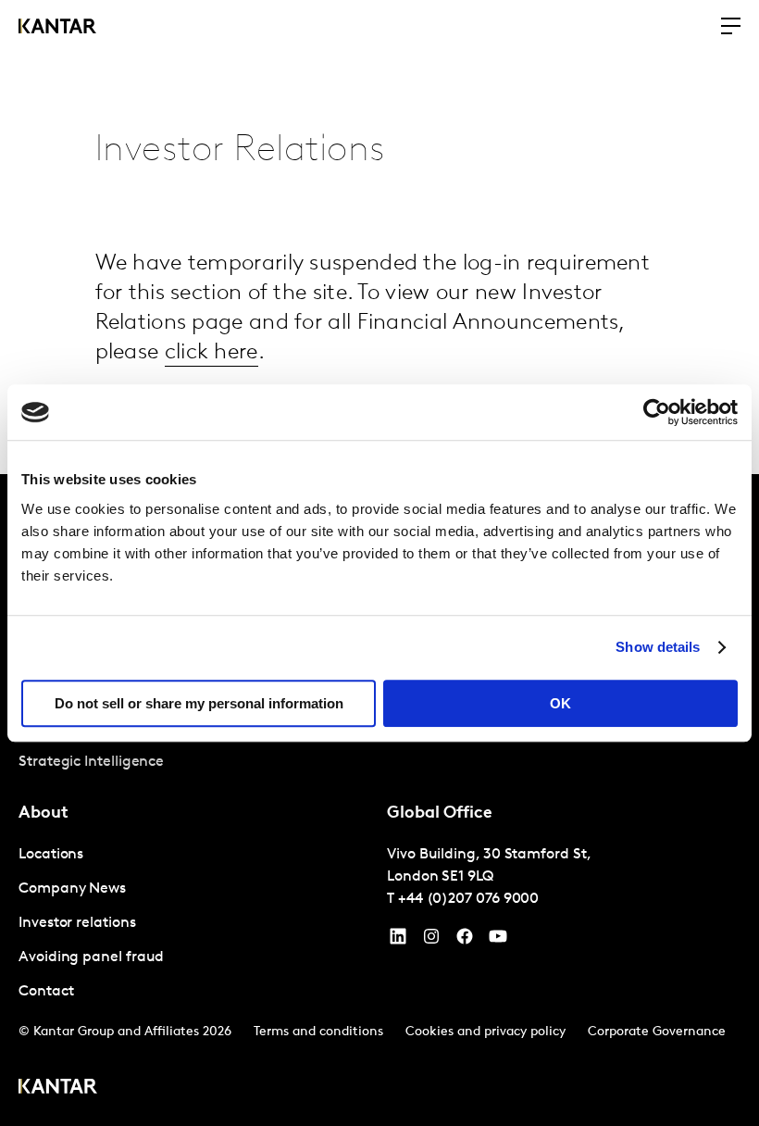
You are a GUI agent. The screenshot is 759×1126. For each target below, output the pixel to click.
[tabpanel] (195, 924)
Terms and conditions (318, 1032)
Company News (72, 889)
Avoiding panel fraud (91, 957)
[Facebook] (465, 941)
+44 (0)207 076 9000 (468, 899)
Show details (658, 647)
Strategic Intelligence (91, 762)
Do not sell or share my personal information (199, 703)
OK (560, 703)
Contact (46, 991)
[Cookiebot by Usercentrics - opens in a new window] (657, 412)
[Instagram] (431, 941)
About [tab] (43, 814)
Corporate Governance (657, 1032)
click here (211, 353)
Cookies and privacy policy (485, 1032)
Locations (51, 854)
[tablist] (379, 800)
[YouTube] (398, 941)
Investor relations (77, 923)
